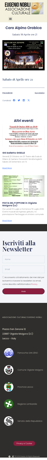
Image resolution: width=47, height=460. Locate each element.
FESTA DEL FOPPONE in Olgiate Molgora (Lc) (19, 204)
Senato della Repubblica (30, 421)
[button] (10, 19)
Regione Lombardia (27, 404)
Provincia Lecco (25, 386)
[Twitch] (13, 456)
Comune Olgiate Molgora (30, 369)
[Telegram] (9, 456)
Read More (7, 168)
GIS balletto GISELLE (13, 152)
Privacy (34, 284)
